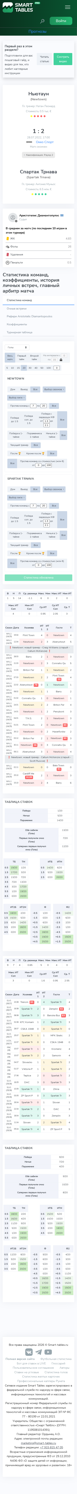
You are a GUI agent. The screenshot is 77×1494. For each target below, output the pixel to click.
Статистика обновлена (38, 578)
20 (24, 368)
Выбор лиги (16, 397)
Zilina (56, 1089)
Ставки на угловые (26, 1372)
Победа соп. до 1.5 (28, 419)
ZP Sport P (27, 1095)
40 (35, 368)
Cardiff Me (29, 775)
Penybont (59, 711)
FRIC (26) (9, 1049)
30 (30, 368)
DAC (27, 1082)
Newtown (59, 635)
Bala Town (59, 767)
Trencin (26, 1002)
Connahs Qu (59, 663)
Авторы (64, 1368)
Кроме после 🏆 (35, 453)
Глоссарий (58, 1363)
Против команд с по (25, 405)
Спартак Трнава (38, 171)
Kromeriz (56, 1049)
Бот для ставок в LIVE (32, 1363)
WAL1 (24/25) (9, 635)
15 (18, 368)
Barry (29, 656)
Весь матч (10, 357)
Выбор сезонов (53, 389)
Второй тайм (34, 357)
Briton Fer (29, 670)
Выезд (24, 389)
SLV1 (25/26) (9, 1082)
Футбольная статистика (55, 1359)
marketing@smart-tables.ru (38, 1443)
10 (12, 368)
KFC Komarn (27, 1022)
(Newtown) (38, 99)
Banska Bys (56, 1015)
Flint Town (29, 635)
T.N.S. (28, 718)
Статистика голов (56, 1372)
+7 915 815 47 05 (51, 1447)
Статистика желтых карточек (41, 1376)
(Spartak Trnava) (38, 177)
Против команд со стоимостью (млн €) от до (42, 463)
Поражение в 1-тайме (34, 435)
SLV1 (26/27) (9, 1002)
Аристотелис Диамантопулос (39, 215)
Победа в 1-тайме (16, 435)
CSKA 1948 (27, 1029)
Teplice (27, 1075)
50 (41, 368)
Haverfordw (59, 731)
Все (35, 389)
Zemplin (56, 1008)
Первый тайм (21, 357)
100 (48, 368)
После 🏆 (15, 453)
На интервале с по (52, 357)
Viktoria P (27, 1069)
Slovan (57, 1102)
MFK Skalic (57, 1035)
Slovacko (27, 1062)
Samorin (56, 1055)
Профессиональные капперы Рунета (41, 1381)
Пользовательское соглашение (33, 1368)
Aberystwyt (59, 641)
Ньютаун (38, 93)
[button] (42, 20)
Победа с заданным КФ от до (46, 417)
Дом (12, 389)
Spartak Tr (56, 1002)
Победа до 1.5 (14, 419)
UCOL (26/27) (9, 1029)
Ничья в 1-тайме (52, 435)
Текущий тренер (19, 445)
